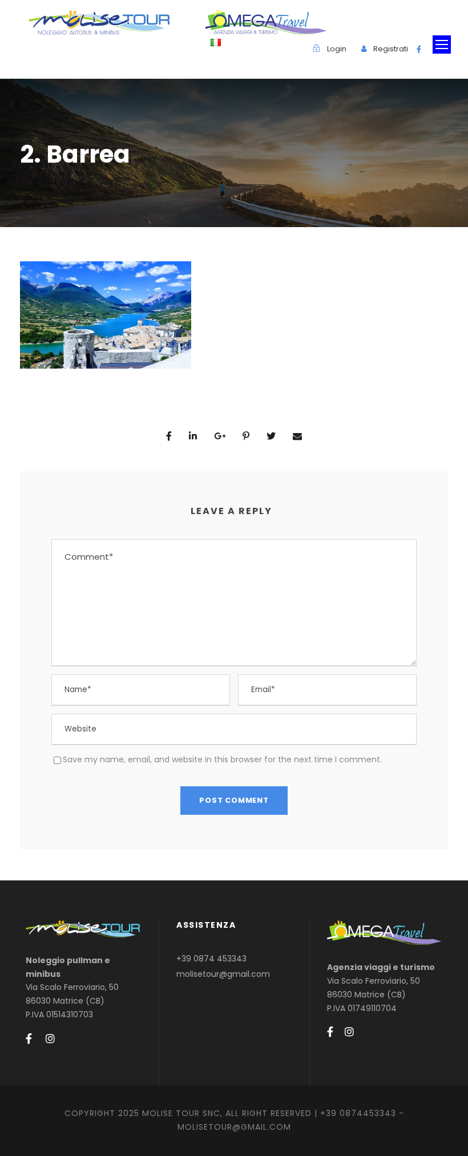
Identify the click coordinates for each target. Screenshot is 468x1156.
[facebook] (419, 49)
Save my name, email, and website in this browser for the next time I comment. (222, 759)
